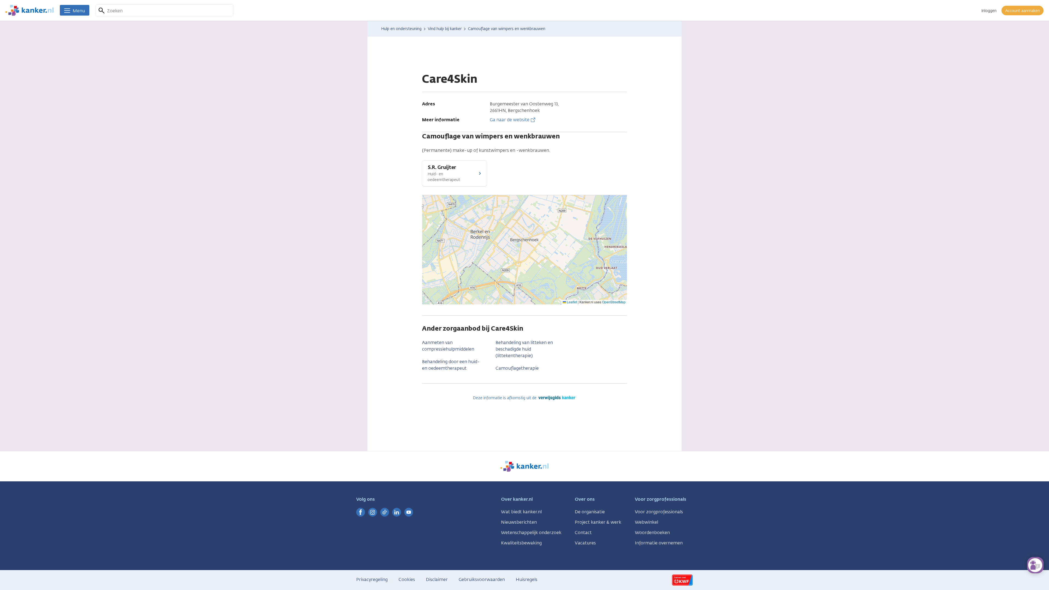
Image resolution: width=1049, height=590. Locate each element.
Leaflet (571, 302)
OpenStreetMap (614, 302)
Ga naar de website (509, 120)
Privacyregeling (372, 579)
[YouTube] (408, 512)
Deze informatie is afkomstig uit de (505, 398)
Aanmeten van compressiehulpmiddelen (448, 346)
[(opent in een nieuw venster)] (360, 512)
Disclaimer (437, 579)
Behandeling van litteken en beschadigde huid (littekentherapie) (524, 349)
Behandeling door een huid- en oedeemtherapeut (451, 365)
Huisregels (526, 579)
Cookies (407, 579)
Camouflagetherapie (517, 368)
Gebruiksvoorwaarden (482, 579)
